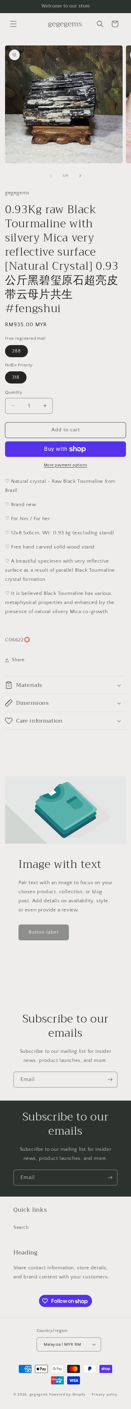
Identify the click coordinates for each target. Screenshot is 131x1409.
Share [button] (18, 660)
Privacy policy (105, 1395)
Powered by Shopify (67, 1395)
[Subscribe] (109, 1079)
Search (21, 1227)
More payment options (65, 465)
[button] (13, 23)
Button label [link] (44, 932)
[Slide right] (80, 175)
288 (16, 351)
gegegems (39, 1395)
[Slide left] (50, 175)
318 (15, 377)
